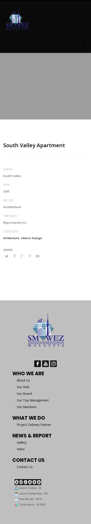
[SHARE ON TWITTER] (6, 256)
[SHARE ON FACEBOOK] (14, 256)
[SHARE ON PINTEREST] (30, 256)
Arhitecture (11, 238)
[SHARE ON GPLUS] (22, 256)
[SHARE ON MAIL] (37, 256)
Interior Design (31, 238)
